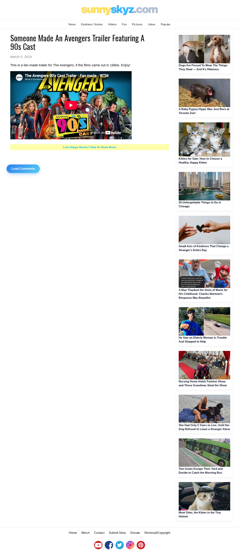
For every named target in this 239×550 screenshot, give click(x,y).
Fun (124, 24)
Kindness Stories (92, 24)
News (72, 24)
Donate (135, 532)
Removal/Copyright (157, 532)
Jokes (152, 24)
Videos (112, 24)
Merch (85, 532)
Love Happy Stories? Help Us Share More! (89, 147)
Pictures (137, 24)
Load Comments (23, 168)
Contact (99, 532)
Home (73, 532)
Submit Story (117, 532)
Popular (165, 24)
